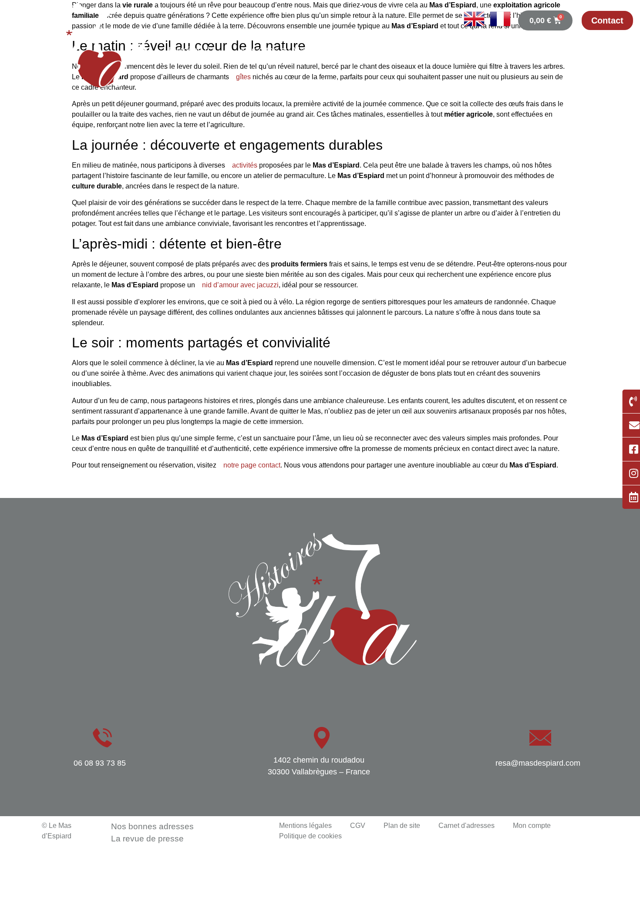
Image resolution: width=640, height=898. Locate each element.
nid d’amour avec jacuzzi (240, 285)
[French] (498, 27)
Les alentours (605, 73)
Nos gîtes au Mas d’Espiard (294, 50)
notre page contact (251, 465)
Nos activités (511, 50)
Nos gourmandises (593, 50)
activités (244, 165)
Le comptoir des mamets (417, 50)
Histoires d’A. (193, 50)
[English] (471, 27)
